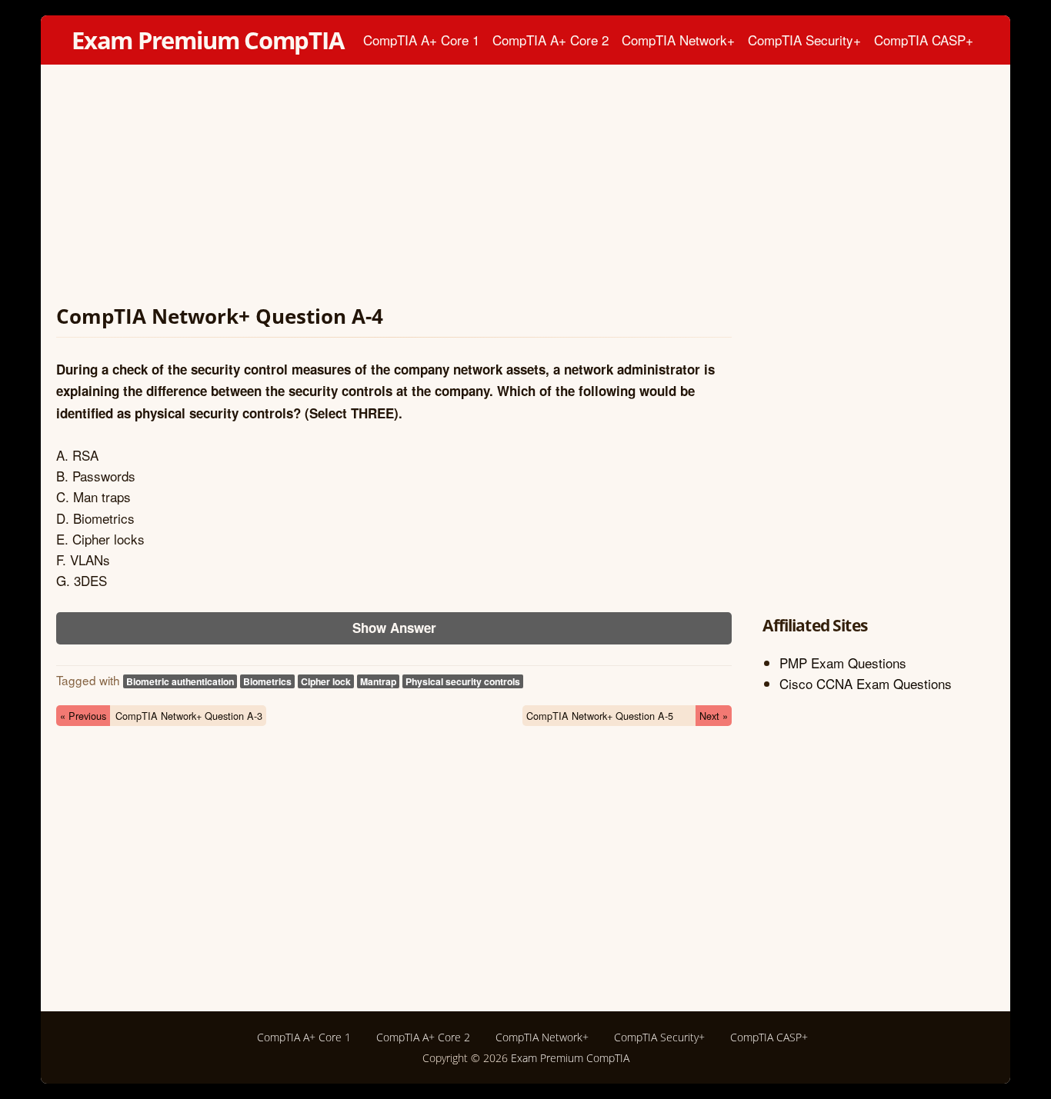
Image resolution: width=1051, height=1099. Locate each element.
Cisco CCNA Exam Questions (865, 683)
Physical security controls (462, 681)
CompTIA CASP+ (923, 39)
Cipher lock (326, 681)
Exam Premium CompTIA (208, 40)
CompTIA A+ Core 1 (421, 39)
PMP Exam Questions (842, 662)
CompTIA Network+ (678, 39)
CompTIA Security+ (804, 39)
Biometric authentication (180, 681)
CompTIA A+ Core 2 (550, 39)
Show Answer (394, 627)
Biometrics (267, 681)
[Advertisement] (394, 187)
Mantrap (378, 681)
